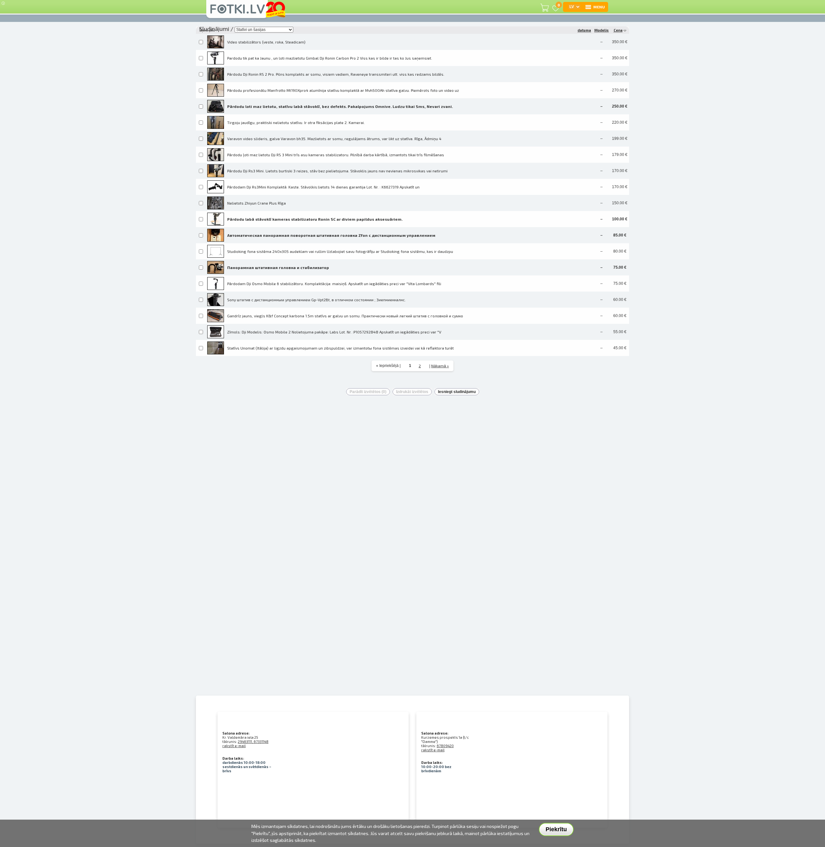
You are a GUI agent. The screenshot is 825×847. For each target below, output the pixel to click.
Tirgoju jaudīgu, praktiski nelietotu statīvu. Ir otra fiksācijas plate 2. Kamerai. (296, 122)
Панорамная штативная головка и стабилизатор (278, 267)
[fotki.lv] (237, 12)
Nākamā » (440, 365)
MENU (599, 7)
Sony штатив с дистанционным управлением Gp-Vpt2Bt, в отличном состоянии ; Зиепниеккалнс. (316, 299)
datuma (584, 30)
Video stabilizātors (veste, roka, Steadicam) (266, 42)
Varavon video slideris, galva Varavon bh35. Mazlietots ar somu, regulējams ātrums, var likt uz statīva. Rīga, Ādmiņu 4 (334, 138)
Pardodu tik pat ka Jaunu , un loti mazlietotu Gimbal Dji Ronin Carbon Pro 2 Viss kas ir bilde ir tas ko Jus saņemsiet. (329, 58)
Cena (618, 30)
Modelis (601, 30)
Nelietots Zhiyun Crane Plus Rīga (256, 203)
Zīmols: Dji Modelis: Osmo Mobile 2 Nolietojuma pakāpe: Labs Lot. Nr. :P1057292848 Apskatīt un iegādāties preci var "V (334, 332)
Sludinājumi (214, 28)
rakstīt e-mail (234, 746)
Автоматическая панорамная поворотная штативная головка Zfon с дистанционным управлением (331, 235)
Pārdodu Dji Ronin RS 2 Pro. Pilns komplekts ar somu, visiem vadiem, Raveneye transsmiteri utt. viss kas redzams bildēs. (335, 74)
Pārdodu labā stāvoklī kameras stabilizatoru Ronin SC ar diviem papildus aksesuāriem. (315, 219)
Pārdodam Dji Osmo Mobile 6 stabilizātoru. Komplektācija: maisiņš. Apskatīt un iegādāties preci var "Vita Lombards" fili (334, 283)
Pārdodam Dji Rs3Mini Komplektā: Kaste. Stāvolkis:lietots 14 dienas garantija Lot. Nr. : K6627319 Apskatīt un (323, 187)
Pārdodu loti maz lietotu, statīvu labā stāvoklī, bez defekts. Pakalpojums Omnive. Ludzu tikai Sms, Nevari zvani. (340, 106)
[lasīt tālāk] (215, 41)
